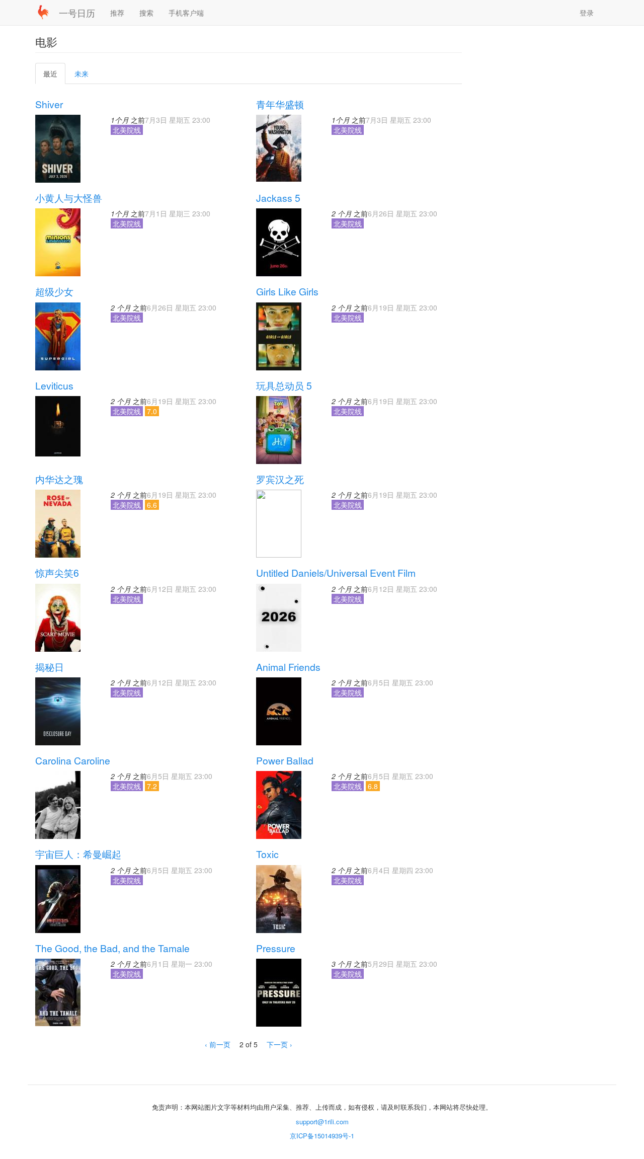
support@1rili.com (322, 1121)
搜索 (146, 13)
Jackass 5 (278, 198)
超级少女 (54, 291)
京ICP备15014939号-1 (322, 1135)
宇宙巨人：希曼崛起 (78, 854)
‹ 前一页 (217, 1044)
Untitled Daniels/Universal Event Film (336, 573)
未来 (81, 73)
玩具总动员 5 (284, 385)
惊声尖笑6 (57, 573)
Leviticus (54, 385)
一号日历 (77, 12)
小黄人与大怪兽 (68, 198)
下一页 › (279, 1044)
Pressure (275, 948)
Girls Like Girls (287, 291)
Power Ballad (284, 760)
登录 (587, 13)
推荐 (117, 13)
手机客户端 (186, 13)
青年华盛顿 (280, 104)
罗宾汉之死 (280, 479)
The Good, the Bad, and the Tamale (112, 948)
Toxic (267, 854)
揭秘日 (49, 667)
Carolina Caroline (72, 760)
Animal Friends (288, 667)
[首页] (47, 12)
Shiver (49, 104)
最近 (53, 76)
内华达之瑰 (59, 479)
